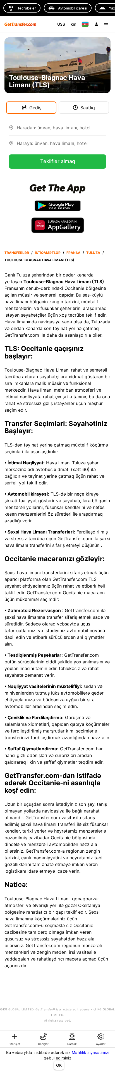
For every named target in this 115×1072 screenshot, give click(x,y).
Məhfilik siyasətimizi (90, 1052)
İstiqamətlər (48, 253)
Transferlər (16, 253)
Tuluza (93, 253)
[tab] (14, 1038)
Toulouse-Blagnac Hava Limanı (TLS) (39, 260)
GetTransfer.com (75, 538)
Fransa (73, 253)
